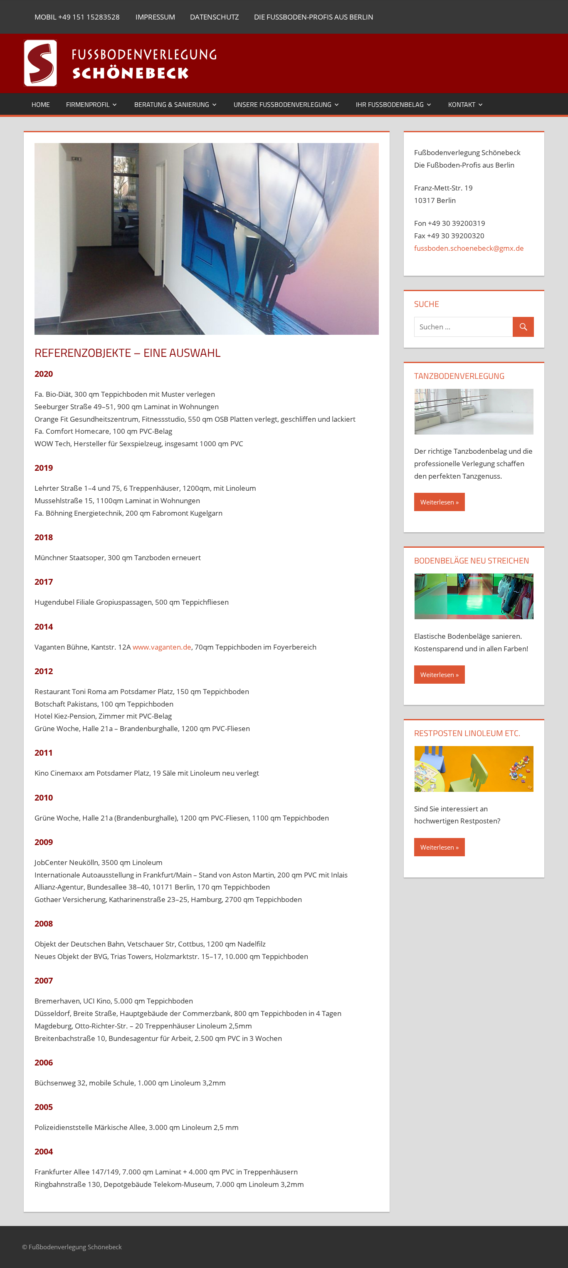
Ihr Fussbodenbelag (390, 104)
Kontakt (461, 104)
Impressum (155, 17)
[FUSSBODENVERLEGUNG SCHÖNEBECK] (144, 63)
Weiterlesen (437, 502)
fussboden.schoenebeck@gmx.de (469, 248)
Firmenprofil (88, 104)
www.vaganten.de (162, 647)
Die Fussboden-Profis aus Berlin (313, 17)
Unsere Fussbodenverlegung (282, 104)
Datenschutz (214, 17)
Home (41, 104)
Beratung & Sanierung (171, 104)
